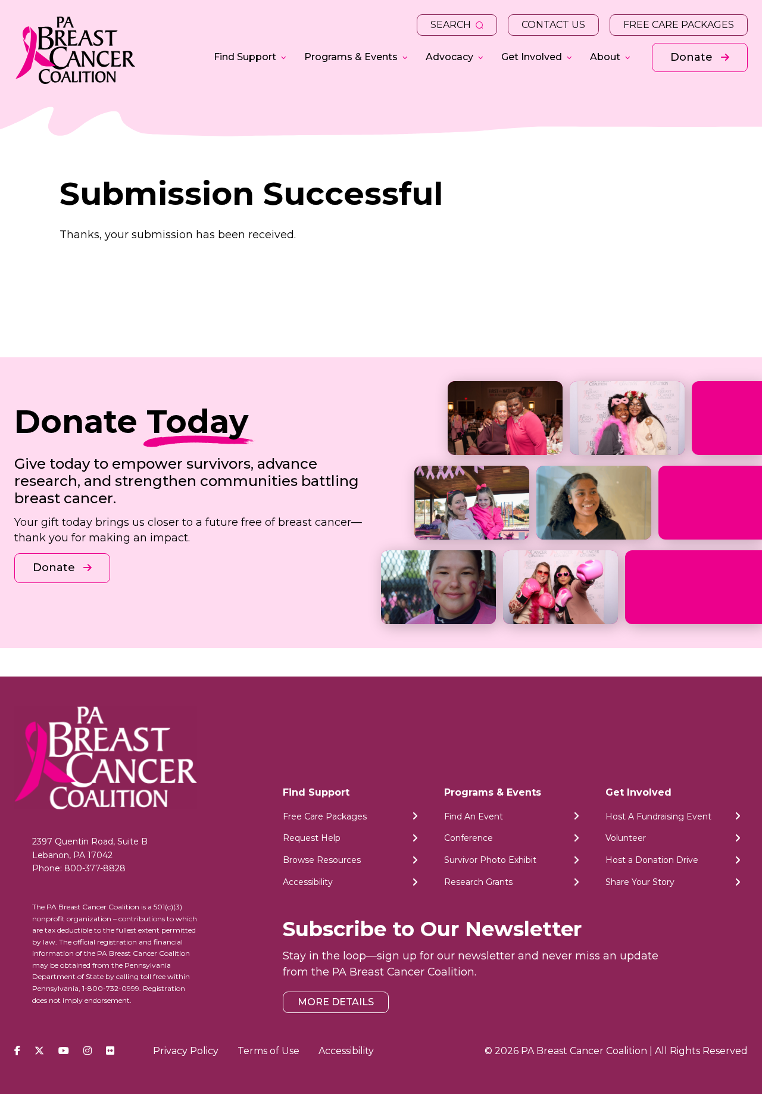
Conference (468, 838)
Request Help (312, 838)
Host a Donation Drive (651, 860)
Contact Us (553, 24)
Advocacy (449, 57)
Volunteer (625, 838)
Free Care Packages (678, 24)
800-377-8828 (95, 868)
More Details (336, 1002)
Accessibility (308, 882)
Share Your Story (639, 882)
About (605, 57)
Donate (693, 57)
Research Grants (478, 882)
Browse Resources (322, 860)
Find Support (245, 57)
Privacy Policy (185, 1050)
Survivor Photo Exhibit (490, 860)
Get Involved (531, 57)
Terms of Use (268, 1050)
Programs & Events (351, 57)
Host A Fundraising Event (658, 816)
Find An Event (473, 816)
